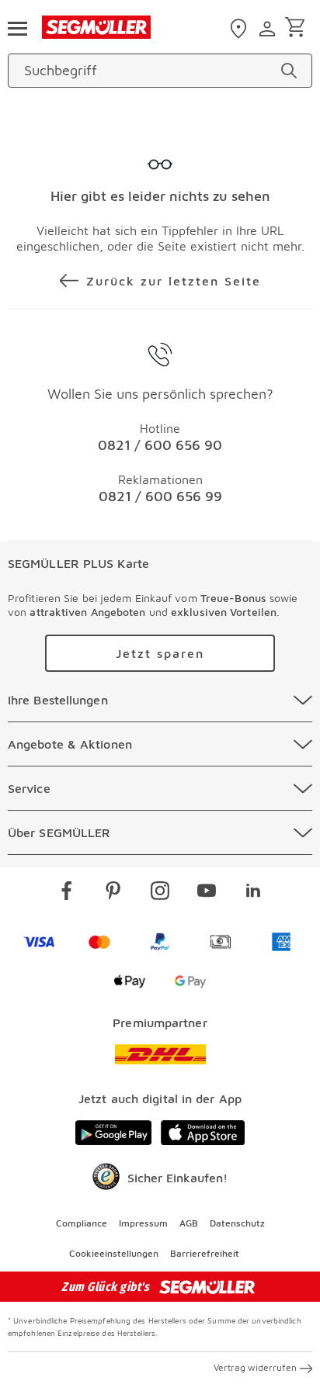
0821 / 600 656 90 (160, 445)
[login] (269, 28)
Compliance (81, 1223)
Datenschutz (237, 1223)
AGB (188, 1223)
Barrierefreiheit (204, 1253)
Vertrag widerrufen (255, 1367)
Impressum (143, 1223)
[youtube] (206, 893)
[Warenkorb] (297, 28)
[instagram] (160, 893)
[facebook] (66, 893)
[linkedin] (253, 893)
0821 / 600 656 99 (160, 496)
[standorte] (240, 28)
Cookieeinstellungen (113, 1253)
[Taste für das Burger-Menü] (17, 27)
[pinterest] (113, 893)
